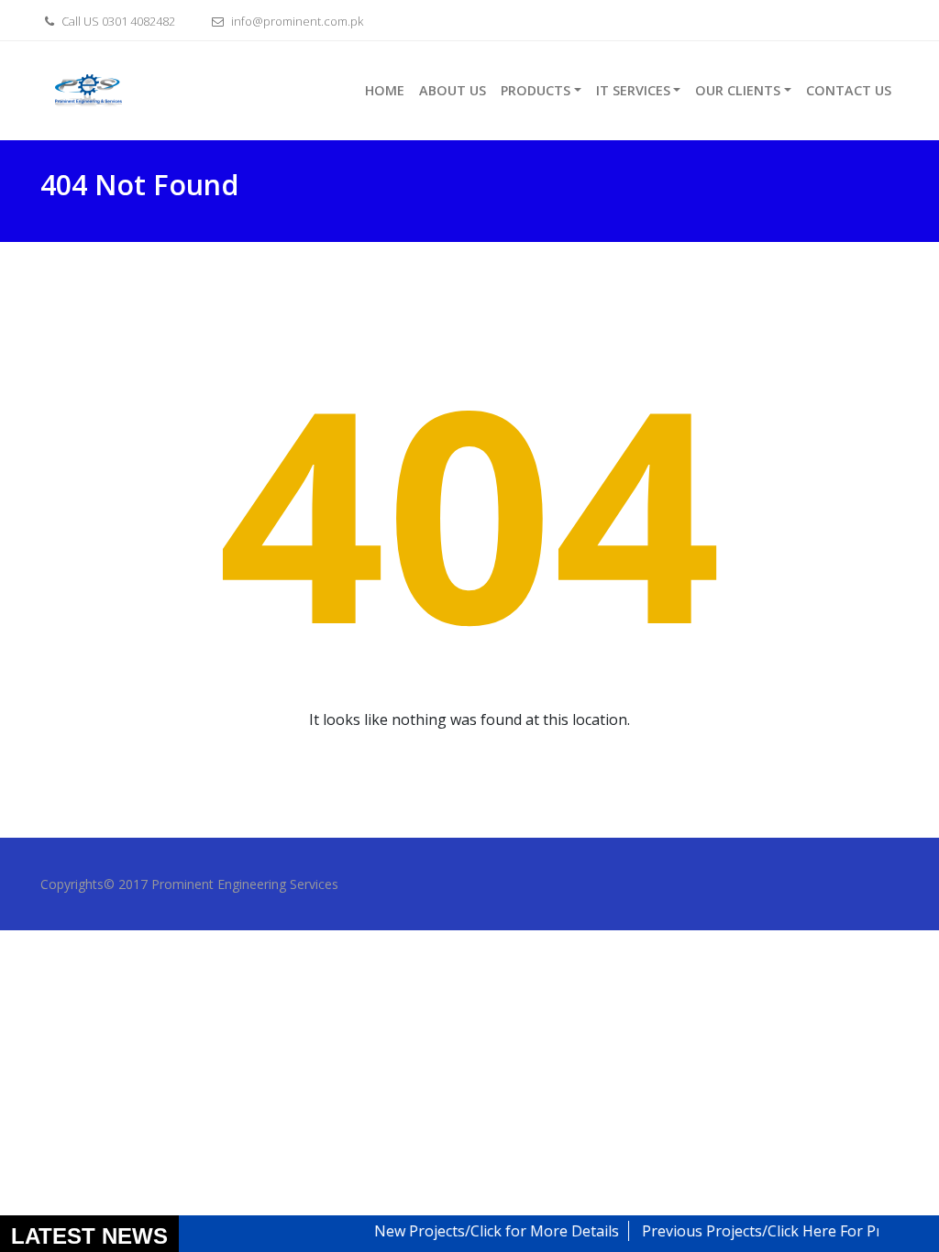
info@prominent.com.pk (295, 21)
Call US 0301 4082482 (117, 21)
